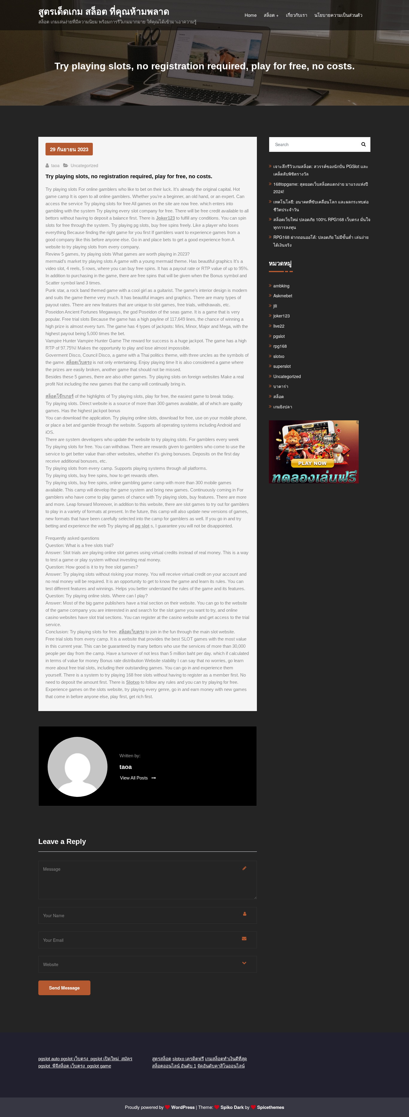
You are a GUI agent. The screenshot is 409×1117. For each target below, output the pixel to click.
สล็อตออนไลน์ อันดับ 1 (174, 1065)
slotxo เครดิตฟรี (188, 1058)
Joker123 (165, 218)
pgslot (279, 336)
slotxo (278, 356)
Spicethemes (270, 1107)
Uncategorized (84, 165)
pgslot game (99, 1065)
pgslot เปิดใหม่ (105, 1058)
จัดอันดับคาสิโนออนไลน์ (221, 1065)
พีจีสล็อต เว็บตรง (69, 1065)
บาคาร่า (280, 386)
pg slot (142, 525)
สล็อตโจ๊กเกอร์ (60, 396)
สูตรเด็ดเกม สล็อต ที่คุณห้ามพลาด (103, 12)
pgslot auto (49, 1058)
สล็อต (278, 396)
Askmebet (282, 296)
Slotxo (133, 682)
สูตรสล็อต (161, 1058)
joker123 (281, 316)
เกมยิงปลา (282, 407)
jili (275, 306)
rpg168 (280, 346)
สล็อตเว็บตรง (79, 362)
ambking (281, 286)
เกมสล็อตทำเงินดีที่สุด (226, 1058)
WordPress (183, 1107)
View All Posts (134, 777)
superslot (282, 366)
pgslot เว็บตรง (75, 1058)
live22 (278, 326)
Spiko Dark (232, 1107)
